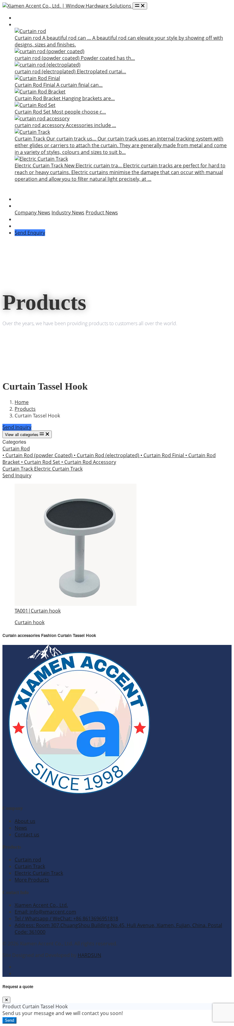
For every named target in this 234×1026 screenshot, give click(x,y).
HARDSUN (89, 955)
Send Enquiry (30, 232)
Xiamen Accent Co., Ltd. (41, 905)
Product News (102, 212)
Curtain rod (28, 859)
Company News (32, 212)
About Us (25, 199)
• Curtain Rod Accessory (88, 462)
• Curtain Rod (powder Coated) (38, 455)
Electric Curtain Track (58, 468)
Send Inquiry (16, 427)
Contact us (27, 834)
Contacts (25, 226)
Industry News (67, 212)
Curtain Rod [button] (16, 448)
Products (25, 24)
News (21, 205)
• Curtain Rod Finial (162, 455)
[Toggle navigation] (140, 5)
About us (25, 821)
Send (9, 1020)
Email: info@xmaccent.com (45, 911)
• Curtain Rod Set (41, 462)
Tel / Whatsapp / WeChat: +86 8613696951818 (66, 918)
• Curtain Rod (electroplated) (107, 455)
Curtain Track (18, 468)
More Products (32, 879)
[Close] (6, 1000)
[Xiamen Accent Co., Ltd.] (78, 795)
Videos (22, 219)
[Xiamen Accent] (67, 5)
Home (22, 17)
